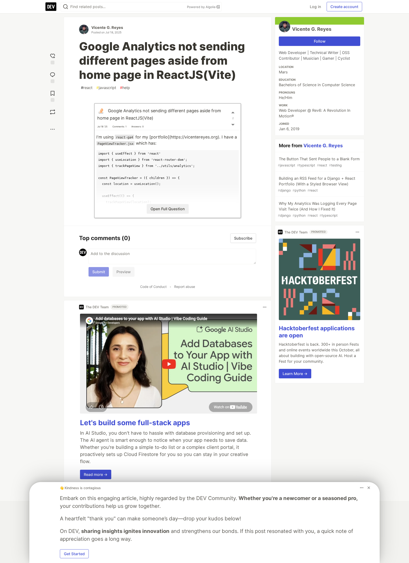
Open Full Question (168, 208)
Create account (344, 6)
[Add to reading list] (52, 95)
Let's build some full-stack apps (135, 422)
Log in (315, 6)
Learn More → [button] (295, 373)
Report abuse (184, 287)
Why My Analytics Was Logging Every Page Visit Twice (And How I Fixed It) (317, 209)
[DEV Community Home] (51, 6)
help (125, 87)
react (87, 87)
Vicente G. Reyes (107, 27)
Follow (319, 41)
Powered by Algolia (201, 7)
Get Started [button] (74, 553)
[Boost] (52, 112)
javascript (106, 87)
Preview (123, 271)
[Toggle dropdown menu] (264, 307)
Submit (98, 271)
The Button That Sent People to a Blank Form (319, 161)
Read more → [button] (95, 474)
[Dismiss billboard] (368, 488)
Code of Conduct (153, 287)
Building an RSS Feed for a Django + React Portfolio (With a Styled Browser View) (316, 184)
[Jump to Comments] (52, 77)
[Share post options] (52, 129)
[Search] (65, 6)
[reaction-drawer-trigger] (52, 58)
